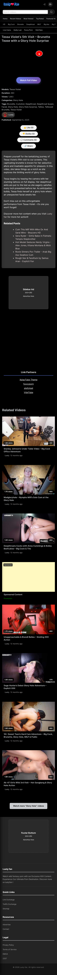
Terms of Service (10, 949)
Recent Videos (15, 19)
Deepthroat (30, 24)
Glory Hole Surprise (28, 107)
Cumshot (20, 104)
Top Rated (40, 19)
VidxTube (39, 30)
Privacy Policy (8, 945)
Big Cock (11, 24)
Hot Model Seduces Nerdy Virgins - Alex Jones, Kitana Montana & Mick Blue (33, 245)
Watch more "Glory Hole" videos (28, 806)
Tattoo (41, 107)
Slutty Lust (17, 30)
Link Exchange (9, 900)
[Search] (51, 12)
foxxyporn (28, 384)
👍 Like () (28, 127)
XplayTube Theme (28, 379)
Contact (6, 929)
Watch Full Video (28, 80)
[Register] (50, 4)
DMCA (5, 954)
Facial (4, 107)
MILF (39, 24)
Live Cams (7, 30)
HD (4, 24)
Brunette (20, 24)
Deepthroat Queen (45, 104)
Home (5, 19)
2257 (5, 958)
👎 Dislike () (29, 134)
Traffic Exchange (9, 904)
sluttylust (28, 388)
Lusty (7, 455)
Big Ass (46, 24)
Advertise (7, 924)
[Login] (44, 4)
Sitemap (6, 909)
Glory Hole (18, 100)
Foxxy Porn (28, 30)
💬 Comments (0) (29, 140)
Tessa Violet (15, 89)
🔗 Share (28, 146)
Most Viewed (28, 19)
